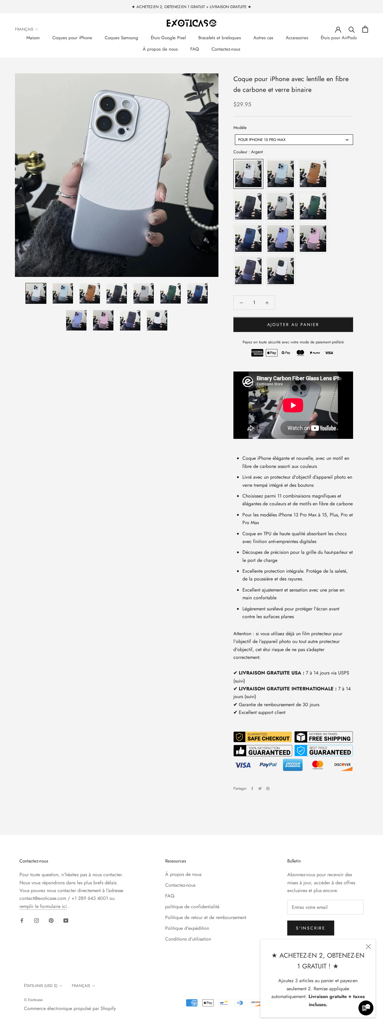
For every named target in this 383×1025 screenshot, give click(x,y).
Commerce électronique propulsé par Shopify (70, 1008)
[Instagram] (36, 920)
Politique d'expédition (187, 928)
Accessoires (297, 37)
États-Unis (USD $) (40, 985)
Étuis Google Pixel (168, 37)
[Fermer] (368, 946)
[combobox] (294, 140)
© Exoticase (33, 1000)
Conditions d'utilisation (188, 938)
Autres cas (263, 37)
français (81, 985)
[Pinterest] (268, 788)
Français (24, 29)
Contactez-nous (226, 49)
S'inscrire (311, 928)
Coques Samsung (121, 37)
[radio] (248, 174)
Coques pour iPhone (72, 37)
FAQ (194, 49)
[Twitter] (260, 788)
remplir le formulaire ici (43, 906)
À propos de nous (160, 49)
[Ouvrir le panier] (365, 29)
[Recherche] (352, 29)
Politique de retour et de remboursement (205, 917)
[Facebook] (252, 788)
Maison (33, 37)
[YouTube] (65, 920)
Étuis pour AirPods (339, 37)
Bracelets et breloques (219, 37)
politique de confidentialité (192, 906)
